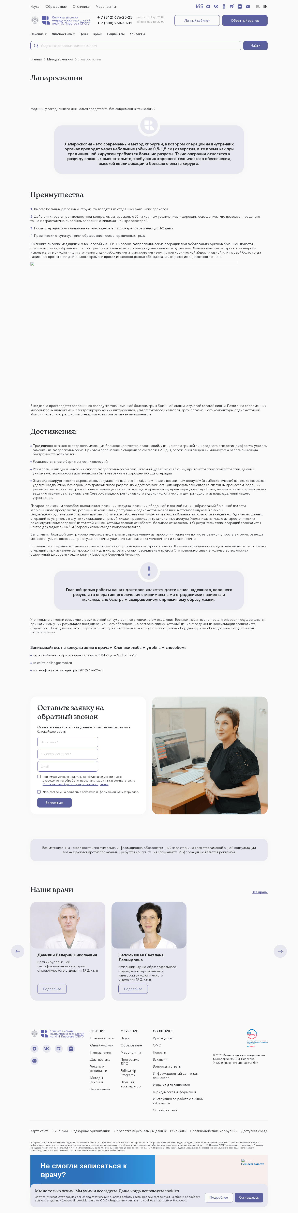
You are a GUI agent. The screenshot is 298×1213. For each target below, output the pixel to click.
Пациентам (116, 34)
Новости (159, 1052)
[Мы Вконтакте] (216, 6)
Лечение (37, 34)
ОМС (157, 1045)
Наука (34, 6)
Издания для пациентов (171, 1085)
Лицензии (60, 1131)
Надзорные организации (90, 1131)
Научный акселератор (131, 1084)
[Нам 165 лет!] (199, 6)
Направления (100, 1052)
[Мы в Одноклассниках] (224, 6)
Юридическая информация (174, 1092)
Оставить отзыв (165, 1110)
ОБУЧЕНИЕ (129, 1031)
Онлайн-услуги (101, 1045)
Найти (255, 45)
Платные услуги (102, 1038)
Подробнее (52, 989)
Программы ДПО (130, 1061)
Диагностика (61, 34)
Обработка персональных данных (140, 1131)
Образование (56, 6)
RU (258, 6)
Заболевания (100, 1089)
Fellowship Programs (128, 1073)
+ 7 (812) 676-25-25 (114, 17)
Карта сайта (39, 1131)
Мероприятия (106, 6)
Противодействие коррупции (213, 1131)
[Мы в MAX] (208, 6)
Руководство (163, 1038)
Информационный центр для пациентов (175, 1075)
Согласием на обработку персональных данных (75, 784)
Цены (84, 34)
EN (265, 6)
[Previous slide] (17, 951)
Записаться (54, 803)
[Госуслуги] (257, 1038)
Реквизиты (178, 1131)
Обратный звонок (245, 20)
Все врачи (260, 892)
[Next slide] (280, 951)
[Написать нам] (247, 6)
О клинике (81, 6)
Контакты (137, 34)
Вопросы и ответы (167, 1066)
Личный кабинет (197, 20)
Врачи (97, 34)
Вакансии (160, 1059)
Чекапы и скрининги (98, 1068)
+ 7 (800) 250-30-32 (114, 23)
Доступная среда (254, 1131)
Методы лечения (96, 1080)
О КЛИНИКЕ (163, 1031)
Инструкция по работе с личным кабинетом (178, 1101)
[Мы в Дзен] (239, 6)
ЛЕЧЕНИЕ (97, 1031)
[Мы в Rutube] (231, 6)
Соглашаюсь (249, 1197)
